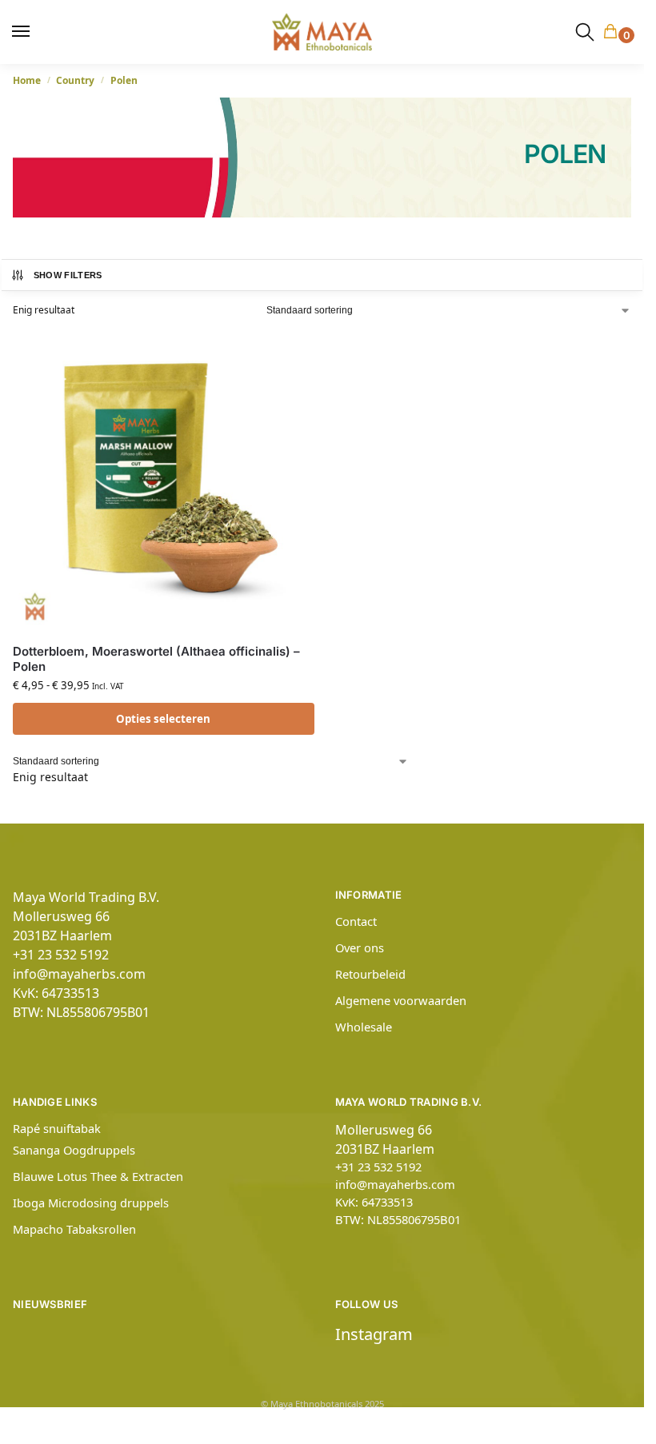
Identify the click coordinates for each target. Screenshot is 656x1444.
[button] (613, 32)
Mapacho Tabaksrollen (74, 1229)
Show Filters (68, 275)
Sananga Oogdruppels (74, 1150)
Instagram (374, 1334)
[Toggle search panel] (585, 32)
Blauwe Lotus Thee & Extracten (98, 1176)
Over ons (359, 947)
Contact (356, 921)
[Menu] (28, 32)
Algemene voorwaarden (400, 1000)
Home (27, 80)
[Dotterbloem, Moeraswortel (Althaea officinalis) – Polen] (163, 480)
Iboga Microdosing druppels (91, 1203)
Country (75, 80)
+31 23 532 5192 (61, 954)
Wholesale (363, 1027)
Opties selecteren (163, 719)
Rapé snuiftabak (57, 1128)
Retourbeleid (370, 974)
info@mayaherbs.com (79, 974)
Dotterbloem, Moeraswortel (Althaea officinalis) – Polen (156, 659)
